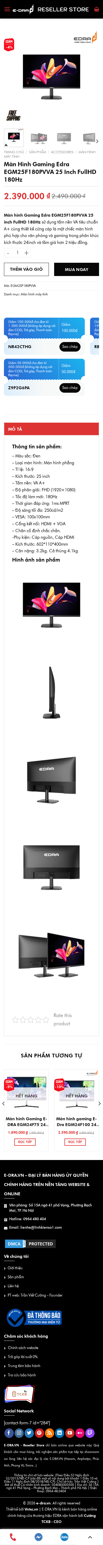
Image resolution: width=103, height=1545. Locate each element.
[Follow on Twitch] (90, 1433)
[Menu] (7, 9)
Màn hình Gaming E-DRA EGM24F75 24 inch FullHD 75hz (26, 1122)
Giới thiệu (15, 1268)
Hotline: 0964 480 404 (27, 1219)
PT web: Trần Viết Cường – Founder (35, 1295)
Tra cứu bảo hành (22, 1375)
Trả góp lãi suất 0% (23, 1357)
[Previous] (12, 76)
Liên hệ (13, 1286)
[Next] (90, 76)
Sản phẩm (37, 152)
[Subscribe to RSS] (49, 1433)
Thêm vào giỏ (26, 269)
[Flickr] (80, 1433)
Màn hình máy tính (34, 294)
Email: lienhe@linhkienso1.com (35, 1227)
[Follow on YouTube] (69, 1433)
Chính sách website (23, 1348)
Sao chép (70, 346)
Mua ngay (76, 269)
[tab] (51, 429)
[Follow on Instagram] (19, 1433)
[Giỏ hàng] (96, 9)
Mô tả (15, 429)
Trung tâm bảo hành (24, 1366)
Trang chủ (14, 152)
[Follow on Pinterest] (39, 1433)
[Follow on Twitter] (29, 1433)
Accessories (62, 152)
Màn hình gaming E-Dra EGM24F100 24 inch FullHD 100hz (76, 1122)
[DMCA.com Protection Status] (30, 1243)
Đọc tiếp (25, 1142)
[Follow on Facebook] (9, 1433)
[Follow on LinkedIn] (59, 1433)
